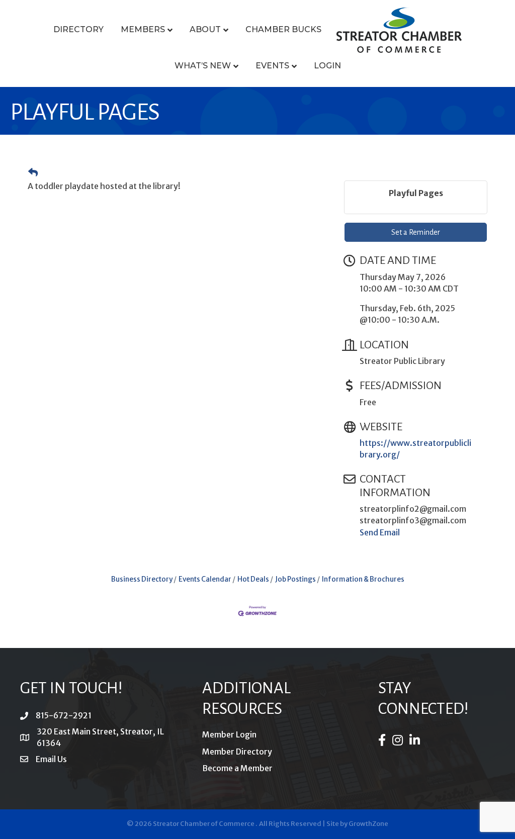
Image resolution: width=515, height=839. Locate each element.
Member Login (229, 734)
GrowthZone (368, 823)
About (205, 29)
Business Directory (142, 579)
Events (272, 65)
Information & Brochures (363, 579)
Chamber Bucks (283, 29)
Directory (78, 29)
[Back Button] (33, 173)
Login (327, 65)
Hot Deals (253, 579)
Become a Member (237, 768)
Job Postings (295, 579)
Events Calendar (205, 579)
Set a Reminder (415, 232)
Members (143, 29)
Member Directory (237, 752)
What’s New (203, 65)
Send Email (380, 532)
